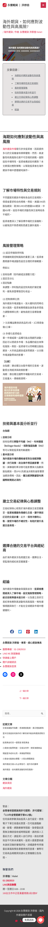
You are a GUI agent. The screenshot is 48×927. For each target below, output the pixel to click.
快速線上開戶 (9, 657)
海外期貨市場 (9, 148)
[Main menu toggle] (43, 5)
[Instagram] (13, 674)
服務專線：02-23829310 (14, 649)
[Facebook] (5, 674)
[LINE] (16, 921)
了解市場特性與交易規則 (26, 83)
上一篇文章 (24, 691)
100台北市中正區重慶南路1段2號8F (20, 893)
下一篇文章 (24, 698)
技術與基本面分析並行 (25, 92)
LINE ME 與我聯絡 (11, 653)
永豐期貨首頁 (9, 666)
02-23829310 (8, 880)
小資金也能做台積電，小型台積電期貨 (18, 759)
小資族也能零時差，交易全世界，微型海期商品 (22, 748)
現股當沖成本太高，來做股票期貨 (17, 753)
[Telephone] (21, 921)
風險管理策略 (21, 88)
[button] (12, 631)
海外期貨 (8, 32)
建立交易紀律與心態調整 (26, 97)
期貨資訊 (7, 783)
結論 (17, 109)
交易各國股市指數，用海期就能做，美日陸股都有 (23, 728)
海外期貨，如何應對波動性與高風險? (18, 769)
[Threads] (21, 674)
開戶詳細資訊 (9, 662)
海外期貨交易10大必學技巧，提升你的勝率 (20, 764)
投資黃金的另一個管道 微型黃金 (16, 742)
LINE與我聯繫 (9, 884)
